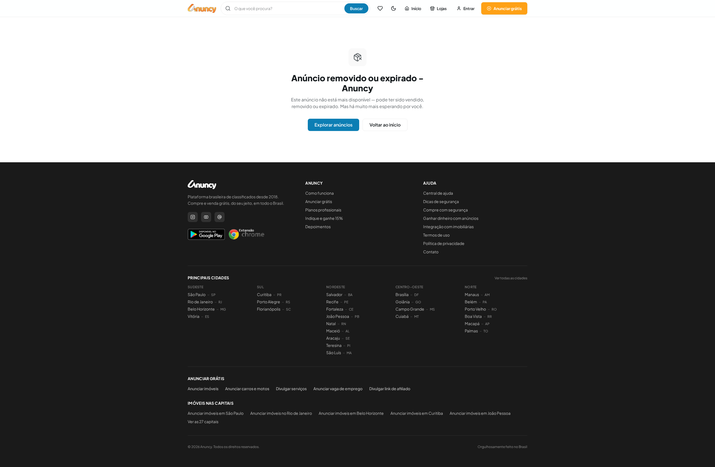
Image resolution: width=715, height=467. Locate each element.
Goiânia (402, 301)
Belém (471, 301)
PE (346, 302)
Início (416, 8)
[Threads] (219, 217)
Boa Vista (473, 316)
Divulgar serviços (291, 388)
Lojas (442, 8)
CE (351, 309)
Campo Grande (409, 308)
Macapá (472, 323)
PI (348, 346)
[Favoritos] (380, 8)
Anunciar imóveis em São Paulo (216, 413)
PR (279, 295)
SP (213, 295)
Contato (430, 251)
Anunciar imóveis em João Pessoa (480, 413)
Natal (331, 323)
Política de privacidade (443, 243)
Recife (332, 301)
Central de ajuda (438, 193)
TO (485, 331)
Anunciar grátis (508, 8)
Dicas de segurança (441, 201)
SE (347, 338)
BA (350, 295)
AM (487, 295)
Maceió (333, 330)
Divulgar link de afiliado (389, 388)
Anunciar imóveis (203, 388)
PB (357, 316)
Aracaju (333, 337)
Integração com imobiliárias (448, 226)
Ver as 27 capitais (203, 421)
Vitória (193, 316)
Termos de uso (436, 234)
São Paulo (197, 294)
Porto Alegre (268, 301)
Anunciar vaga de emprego (338, 388)
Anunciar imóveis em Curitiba (416, 413)
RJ (220, 302)
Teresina (334, 345)
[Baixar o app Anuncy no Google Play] (206, 234)
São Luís (333, 352)
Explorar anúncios (333, 125)
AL (347, 331)
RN (343, 324)
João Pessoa (337, 316)
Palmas (471, 330)
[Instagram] (193, 217)
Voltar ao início (385, 125)
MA (349, 353)
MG (223, 309)
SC (288, 309)
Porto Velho (475, 308)
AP (487, 324)
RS (288, 302)
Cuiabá (402, 316)
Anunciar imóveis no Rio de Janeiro (281, 413)
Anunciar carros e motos (247, 388)
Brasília (402, 294)
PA (485, 302)
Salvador (334, 294)
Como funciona (319, 193)
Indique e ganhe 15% (324, 218)
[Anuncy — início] (202, 8)
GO (418, 302)
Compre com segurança (445, 209)
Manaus (472, 294)
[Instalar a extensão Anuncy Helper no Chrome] (246, 234)
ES (207, 316)
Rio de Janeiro (200, 301)
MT (416, 316)
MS (432, 309)
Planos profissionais (323, 209)
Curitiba (264, 294)
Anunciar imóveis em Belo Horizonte (351, 413)
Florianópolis (268, 308)
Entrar (469, 8)
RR (489, 316)
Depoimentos (318, 226)
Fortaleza (334, 308)
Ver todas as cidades (511, 278)
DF (416, 295)
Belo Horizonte (201, 308)
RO (494, 309)
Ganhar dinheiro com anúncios (450, 218)
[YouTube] (206, 217)
